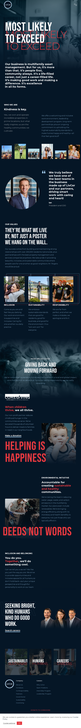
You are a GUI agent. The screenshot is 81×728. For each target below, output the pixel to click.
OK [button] (19, 723)
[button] (75, 4)
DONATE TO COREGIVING (40, 710)
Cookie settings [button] (9, 723)
